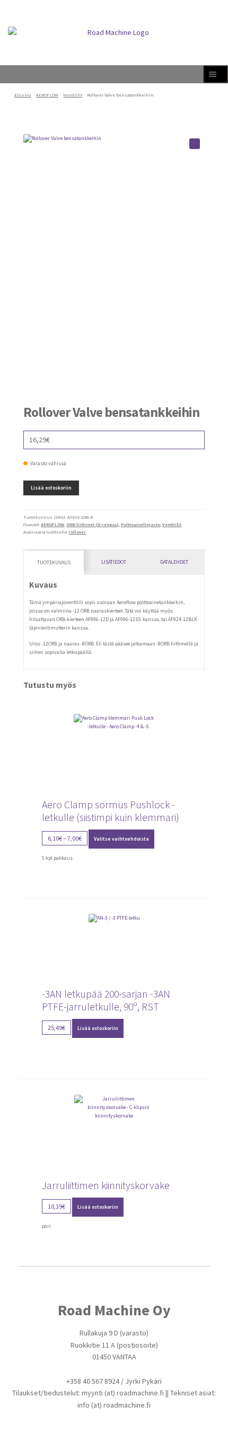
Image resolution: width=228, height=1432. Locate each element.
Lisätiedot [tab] (113, 561)
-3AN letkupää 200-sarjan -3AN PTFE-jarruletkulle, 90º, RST (106, 1000)
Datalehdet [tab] (174, 561)
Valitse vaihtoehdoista (121, 838)
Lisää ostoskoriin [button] (97, 1028)
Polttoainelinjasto (140, 524)
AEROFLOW (47, 95)
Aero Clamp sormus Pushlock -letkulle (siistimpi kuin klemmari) (110, 811)
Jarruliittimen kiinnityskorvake (106, 1185)
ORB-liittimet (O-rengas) (92, 524)
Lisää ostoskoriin (51, 487)
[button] (194, 143)
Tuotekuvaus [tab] (54, 562)
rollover (77, 532)
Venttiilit (72, 95)
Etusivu (22, 95)
